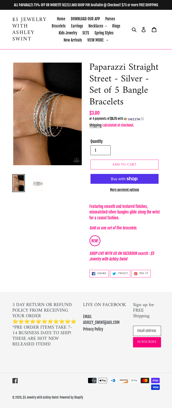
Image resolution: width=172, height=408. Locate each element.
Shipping (95, 125)
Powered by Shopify (71, 397)
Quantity (96, 141)
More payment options (124, 190)
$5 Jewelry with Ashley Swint (29, 29)
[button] (124, 119)
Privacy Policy (93, 329)
